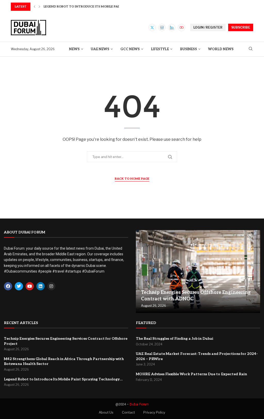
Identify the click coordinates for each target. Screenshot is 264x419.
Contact (128, 412)
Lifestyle (160, 49)
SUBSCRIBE (240, 27)
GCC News (130, 49)
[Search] (250, 49)
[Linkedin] (171, 27)
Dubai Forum (139, 404)
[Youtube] (181, 27)
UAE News (100, 49)
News (74, 49)
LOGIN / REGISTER (207, 27)
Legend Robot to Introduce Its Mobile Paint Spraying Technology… (63, 379)
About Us (106, 412)
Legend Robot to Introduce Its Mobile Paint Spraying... (93, 6)
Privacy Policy (154, 412)
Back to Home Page (132, 179)
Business (188, 49)
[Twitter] (152, 27)
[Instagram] (162, 27)
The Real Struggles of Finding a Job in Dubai (174, 338)
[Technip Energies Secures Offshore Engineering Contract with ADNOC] (198, 271)
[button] (34, 7)
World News (221, 49)
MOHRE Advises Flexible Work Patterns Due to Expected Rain (191, 374)
